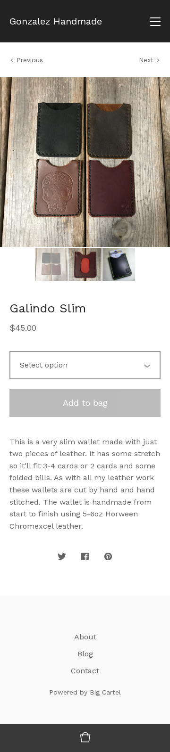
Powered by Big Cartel (85, 692)
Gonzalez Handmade (55, 21)
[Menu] (155, 21)
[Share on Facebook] (85, 557)
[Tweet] (62, 557)
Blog (85, 653)
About (85, 636)
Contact (85, 670)
